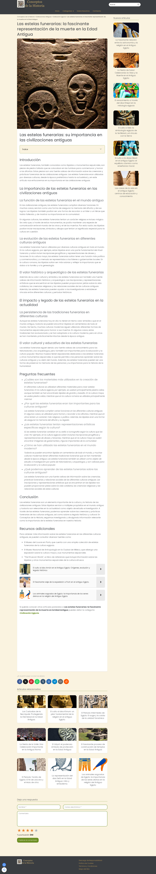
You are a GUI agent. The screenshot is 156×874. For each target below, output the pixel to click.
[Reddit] (66, 681)
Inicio (57, 11)
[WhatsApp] (37, 681)
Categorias (67, 11)
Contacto (97, 11)
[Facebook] (19, 681)
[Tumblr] (43, 681)
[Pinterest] (31, 681)
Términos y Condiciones (88, 866)
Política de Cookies (86, 863)
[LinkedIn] (48, 681)
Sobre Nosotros (83, 11)
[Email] (60, 681)
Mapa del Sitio (84, 869)
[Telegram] (54, 681)
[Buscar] (138, 4)
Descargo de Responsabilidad (90, 860)
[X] (25, 681)
